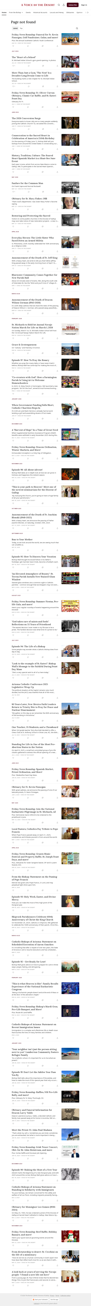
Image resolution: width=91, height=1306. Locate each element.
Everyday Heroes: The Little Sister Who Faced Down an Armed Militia (33, 239)
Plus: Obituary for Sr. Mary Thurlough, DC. (28, 1098)
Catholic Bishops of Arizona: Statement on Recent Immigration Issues (34, 1026)
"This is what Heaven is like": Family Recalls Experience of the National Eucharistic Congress (35, 986)
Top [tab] (21, 28)
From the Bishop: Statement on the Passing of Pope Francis (34, 878)
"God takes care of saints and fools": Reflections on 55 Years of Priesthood (31, 623)
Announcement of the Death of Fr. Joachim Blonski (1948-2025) (34, 516)
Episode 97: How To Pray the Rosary (30, 360)
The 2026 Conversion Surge (26, 118)
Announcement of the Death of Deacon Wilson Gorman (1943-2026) (32, 301)
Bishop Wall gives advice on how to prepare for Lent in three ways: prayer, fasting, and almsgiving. (35, 966)
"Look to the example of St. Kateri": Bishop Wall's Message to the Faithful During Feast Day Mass (34, 666)
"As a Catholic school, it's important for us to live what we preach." (33, 1059)
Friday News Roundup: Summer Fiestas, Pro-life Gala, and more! (35, 603)
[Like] (13, 46)
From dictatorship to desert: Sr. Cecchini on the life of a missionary (35, 1253)
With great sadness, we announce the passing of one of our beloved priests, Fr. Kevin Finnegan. (34, 791)
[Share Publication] (63, 5)
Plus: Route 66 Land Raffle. (22, 1012)
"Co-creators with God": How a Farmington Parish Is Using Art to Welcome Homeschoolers (34, 380)
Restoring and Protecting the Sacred (31, 215)
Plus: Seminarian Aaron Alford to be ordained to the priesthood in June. (31, 816)
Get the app (54, 1299)
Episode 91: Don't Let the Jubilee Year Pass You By (34, 1073)
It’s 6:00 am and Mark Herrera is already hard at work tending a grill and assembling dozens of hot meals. (32, 412)
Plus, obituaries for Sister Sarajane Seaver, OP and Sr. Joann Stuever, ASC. (34, 863)
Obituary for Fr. (17, 101)
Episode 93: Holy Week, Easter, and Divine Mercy (34, 898)
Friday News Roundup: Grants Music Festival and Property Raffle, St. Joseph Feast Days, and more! (35, 857)
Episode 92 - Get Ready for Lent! (29, 961)
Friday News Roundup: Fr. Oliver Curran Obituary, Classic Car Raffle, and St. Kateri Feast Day (34, 95)
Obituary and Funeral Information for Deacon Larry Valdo (32, 1111)
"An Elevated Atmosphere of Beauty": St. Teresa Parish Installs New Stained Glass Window (33, 576)
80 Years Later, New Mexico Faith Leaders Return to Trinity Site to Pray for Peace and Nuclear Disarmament (35, 707)
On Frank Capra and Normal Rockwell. (26, 186)
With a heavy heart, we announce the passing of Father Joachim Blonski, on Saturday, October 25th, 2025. (33, 521)
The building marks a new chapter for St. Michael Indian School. (33, 80)
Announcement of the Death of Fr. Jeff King (34, 257)
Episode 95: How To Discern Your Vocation (34, 556)
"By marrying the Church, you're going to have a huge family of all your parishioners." (35, 496)
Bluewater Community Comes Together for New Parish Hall (34, 276)
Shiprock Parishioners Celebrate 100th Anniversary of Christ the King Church (32, 918)
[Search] (59, 5)
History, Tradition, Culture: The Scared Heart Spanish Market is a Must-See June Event (33, 158)
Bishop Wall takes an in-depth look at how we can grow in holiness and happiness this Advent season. (34, 474)
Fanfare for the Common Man (27, 183)
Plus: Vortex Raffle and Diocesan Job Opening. (29, 1153)
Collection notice (65, 1295)
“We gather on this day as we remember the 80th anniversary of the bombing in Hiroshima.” (35, 714)
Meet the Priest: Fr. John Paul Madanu (32, 1130)
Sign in (84, 5)
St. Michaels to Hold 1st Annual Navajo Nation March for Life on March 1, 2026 (32, 326)
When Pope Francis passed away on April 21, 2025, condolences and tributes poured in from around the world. (34, 836)
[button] (4, 12)
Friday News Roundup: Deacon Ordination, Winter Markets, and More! (34, 448)
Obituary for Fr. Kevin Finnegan (29, 787)
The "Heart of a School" (24, 57)
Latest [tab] (15, 28)
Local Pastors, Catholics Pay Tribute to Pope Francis (35, 830)
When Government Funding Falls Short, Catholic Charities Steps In (33, 406)
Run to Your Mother (22, 539)
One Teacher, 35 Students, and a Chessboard (35, 727)
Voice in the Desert (24, 43)
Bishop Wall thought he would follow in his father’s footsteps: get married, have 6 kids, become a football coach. (35, 561)
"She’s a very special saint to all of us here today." (30, 672)
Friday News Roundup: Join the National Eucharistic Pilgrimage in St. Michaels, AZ (34, 810)
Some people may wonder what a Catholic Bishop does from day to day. (35, 650)
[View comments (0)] (28, 46)
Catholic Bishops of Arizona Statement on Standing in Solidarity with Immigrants (34, 1188)
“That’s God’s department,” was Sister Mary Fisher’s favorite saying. (34, 202)
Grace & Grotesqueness (24, 344)
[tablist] (18, 28)
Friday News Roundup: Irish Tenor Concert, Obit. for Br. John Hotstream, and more (35, 1148)
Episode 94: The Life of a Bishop (28, 646)
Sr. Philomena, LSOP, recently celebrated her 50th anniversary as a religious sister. (35, 244)
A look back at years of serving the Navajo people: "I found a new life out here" (34, 1273)
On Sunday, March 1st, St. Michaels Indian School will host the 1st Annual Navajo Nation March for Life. (34, 331)
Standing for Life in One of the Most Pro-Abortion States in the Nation (33, 745)
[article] (45, 40)
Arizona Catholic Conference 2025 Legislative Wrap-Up (30, 685)
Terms (57, 1295)
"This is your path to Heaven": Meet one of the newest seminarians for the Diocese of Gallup (34, 490)
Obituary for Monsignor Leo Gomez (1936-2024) (34, 1208)
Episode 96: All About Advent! (27, 469)
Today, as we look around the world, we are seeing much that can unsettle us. (35, 543)
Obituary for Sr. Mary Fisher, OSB (29, 198)
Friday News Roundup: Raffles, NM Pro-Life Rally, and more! (35, 1093)
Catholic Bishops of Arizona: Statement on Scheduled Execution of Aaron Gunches (34, 943)
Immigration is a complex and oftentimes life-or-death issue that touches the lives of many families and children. (35, 1031)
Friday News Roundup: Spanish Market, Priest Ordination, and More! (32, 770)
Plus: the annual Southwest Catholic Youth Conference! (32, 40)
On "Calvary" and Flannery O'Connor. (26, 348)
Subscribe (73, 5)
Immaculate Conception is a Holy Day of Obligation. (31, 453)
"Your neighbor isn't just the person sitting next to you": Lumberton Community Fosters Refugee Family (35, 1052)
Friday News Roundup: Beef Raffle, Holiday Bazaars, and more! (34, 1233)
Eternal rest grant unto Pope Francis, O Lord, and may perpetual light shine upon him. (32, 884)
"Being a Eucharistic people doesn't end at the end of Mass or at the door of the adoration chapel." (35, 993)
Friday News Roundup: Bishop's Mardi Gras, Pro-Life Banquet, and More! (35, 1008)
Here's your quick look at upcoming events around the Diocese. (32, 1239)
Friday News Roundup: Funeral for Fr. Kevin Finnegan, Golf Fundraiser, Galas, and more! (35, 36)
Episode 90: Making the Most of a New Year (34, 1169)
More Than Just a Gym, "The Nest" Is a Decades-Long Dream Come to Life (31, 74)
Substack (36, 1303)
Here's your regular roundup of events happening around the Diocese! (35, 608)
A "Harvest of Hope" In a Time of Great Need (35, 430)
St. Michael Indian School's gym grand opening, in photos (34, 60)
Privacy (52, 1295)
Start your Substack (41, 1299)
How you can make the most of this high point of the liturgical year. (32, 904)
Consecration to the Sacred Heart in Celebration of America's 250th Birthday (33, 137)
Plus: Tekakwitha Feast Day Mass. (24, 775)
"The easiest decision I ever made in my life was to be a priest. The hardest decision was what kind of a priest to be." (35, 628)
